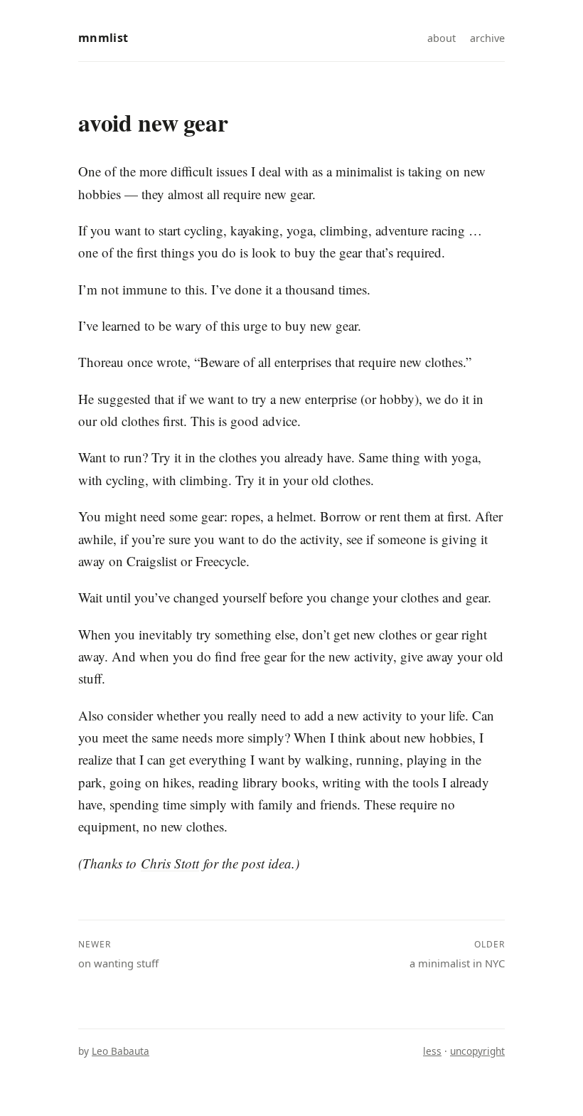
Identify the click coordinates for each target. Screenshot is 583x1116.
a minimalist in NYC (457, 954)
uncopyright (477, 1051)
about (441, 38)
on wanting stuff (118, 954)
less (432, 1051)
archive (487, 38)
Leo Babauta (120, 1051)
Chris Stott (170, 863)
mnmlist (103, 38)
